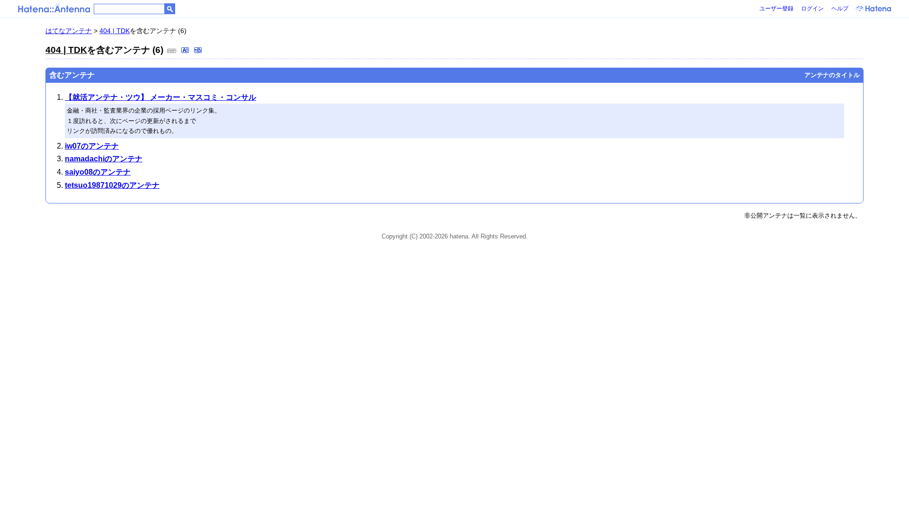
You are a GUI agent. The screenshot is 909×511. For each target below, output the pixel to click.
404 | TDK (114, 31)
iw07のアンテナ (92, 146)
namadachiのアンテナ (104, 159)
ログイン (812, 8)
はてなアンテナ (68, 31)
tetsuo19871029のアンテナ (112, 185)
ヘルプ (839, 8)
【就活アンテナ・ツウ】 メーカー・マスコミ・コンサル (160, 97)
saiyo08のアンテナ (98, 172)
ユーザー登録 (776, 8)
